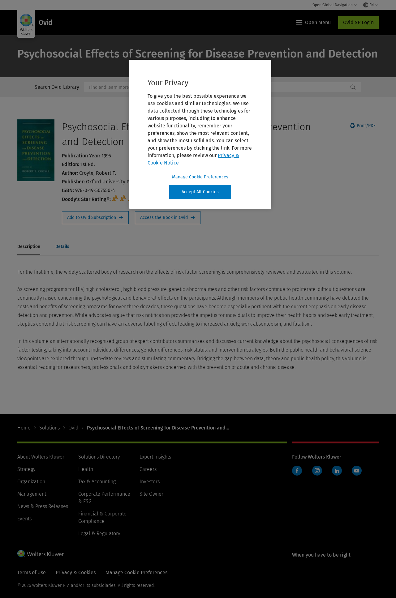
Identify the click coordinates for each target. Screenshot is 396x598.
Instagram (317, 471)
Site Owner (151, 494)
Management (31, 494)
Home (24, 428)
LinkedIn (337, 471)
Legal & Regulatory (99, 533)
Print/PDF (365, 125)
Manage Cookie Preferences (200, 177)
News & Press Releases (42, 506)
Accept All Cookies (200, 191)
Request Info (95, 217)
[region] (200, 134)
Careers (148, 469)
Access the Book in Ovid (167, 217)
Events (24, 519)
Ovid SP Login (358, 22)
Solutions (49, 428)
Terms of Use (31, 572)
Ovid (73, 428)
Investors (150, 482)
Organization (31, 482)
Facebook (297, 471)
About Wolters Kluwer (40, 457)
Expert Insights (155, 457)
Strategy (26, 469)
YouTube (357, 471)
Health (85, 469)
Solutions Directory (99, 457)
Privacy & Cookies (76, 572)
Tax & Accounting (97, 482)
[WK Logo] (40, 553)
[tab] (28, 247)
